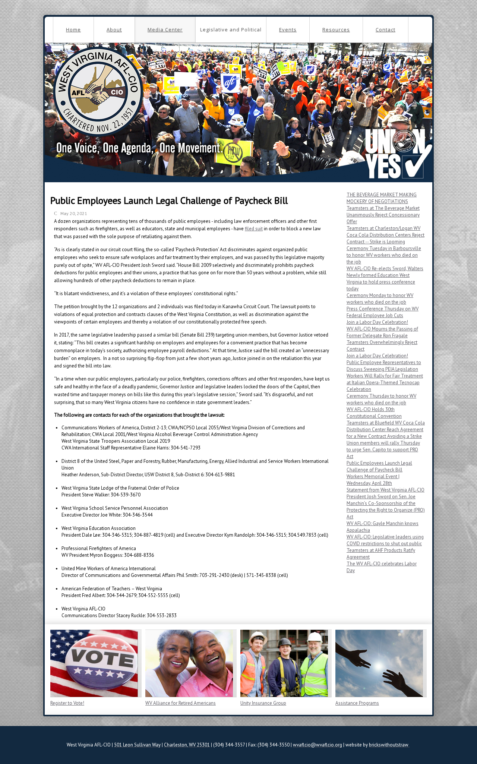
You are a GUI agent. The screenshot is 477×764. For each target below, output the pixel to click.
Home (73, 29)
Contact (385, 29)
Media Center (165, 29)
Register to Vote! (67, 703)
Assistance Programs (357, 703)
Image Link (94, 663)
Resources (336, 29)
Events (288, 29)
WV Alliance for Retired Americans (180, 703)
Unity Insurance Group (263, 703)
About (114, 29)
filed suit (254, 228)
